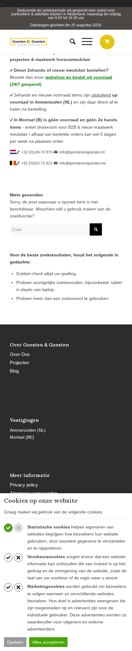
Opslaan (15, 642)
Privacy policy (24, 484)
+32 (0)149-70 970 (36, 152)
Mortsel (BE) (22, 437)
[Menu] (84, 41)
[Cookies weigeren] (18, 528)
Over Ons (20, 354)
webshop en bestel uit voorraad (78, 77)
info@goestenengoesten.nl (82, 152)
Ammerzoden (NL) (28, 430)
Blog (14, 370)
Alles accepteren (48, 642)
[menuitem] (70, 41)
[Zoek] (70, 41)
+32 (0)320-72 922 (36, 163)
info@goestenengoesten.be (83, 163)
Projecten (19, 362)
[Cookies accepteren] (8, 528)
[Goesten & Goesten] (28, 41)
